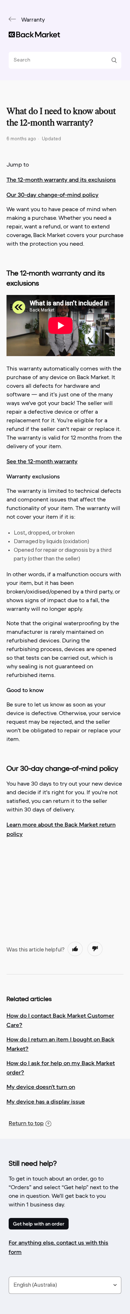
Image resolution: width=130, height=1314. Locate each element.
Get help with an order (38, 1223)
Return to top (26, 1123)
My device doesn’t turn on (40, 1086)
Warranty (33, 20)
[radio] (75, 949)
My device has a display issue (45, 1101)
